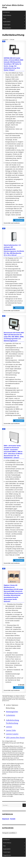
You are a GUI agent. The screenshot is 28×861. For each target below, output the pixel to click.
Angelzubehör (7, 21)
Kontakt (12, 819)
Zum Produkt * (19, 220)
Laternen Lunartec (12, 734)
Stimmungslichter (12, 712)
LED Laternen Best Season (15, 737)
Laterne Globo (11, 730)
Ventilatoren (6, 12)
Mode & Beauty (7, 15)
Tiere (4, 18)
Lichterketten (10, 715)
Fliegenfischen (7, 28)
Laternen (9, 727)
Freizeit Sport (6, 24)
